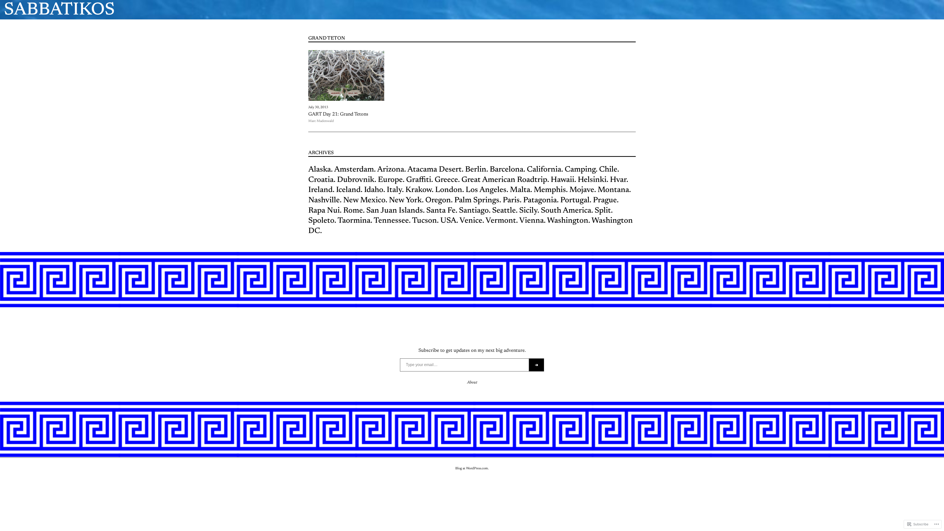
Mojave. (582, 190)
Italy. (395, 190)
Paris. (511, 200)
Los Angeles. (488, 190)
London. (449, 190)
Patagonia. (541, 200)
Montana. (614, 190)
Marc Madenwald (321, 121)
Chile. (608, 170)
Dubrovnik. (356, 180)
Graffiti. (419, 180)
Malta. (521, 190)
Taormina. (355, 221)
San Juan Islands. (395, 211)
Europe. (391, 180)
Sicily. (529, 211)
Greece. (447, 180)
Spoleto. (322, 221)
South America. (566, 211)
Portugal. (575, 200)
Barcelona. (507, 170)
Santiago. (474, 211)
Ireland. (321, 190)
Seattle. (504, 211)
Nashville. (324, 200)
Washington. (568, 221)
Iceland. (349, 190)
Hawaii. (563, 180)
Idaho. (374, 190)
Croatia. (321, 180)
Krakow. (419, 190)
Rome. (354, 211)
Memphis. (551, 190)
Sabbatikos (59, 10)
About (472, 382)
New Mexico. (365, 200)
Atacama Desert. (435, 170)
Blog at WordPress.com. (472, 468)
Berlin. (476, 170)
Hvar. (619, 180)
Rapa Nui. (324, 211)
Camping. (581, 170)
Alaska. (320, 170)
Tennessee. (392, 221)
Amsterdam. (355, 170)
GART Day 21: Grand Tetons (338, 114)
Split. (604, 211)
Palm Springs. (477, 200)
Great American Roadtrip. (505, 180)
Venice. (471, 221)
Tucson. (425, 221)
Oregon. (438, 200)
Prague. (606, 200)
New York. (406, 200)
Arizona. (391, 170)
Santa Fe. (441, 211)
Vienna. (532, 221)
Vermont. (502, 221)
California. (545, 170)
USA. (449, 221)
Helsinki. (593, 180)
